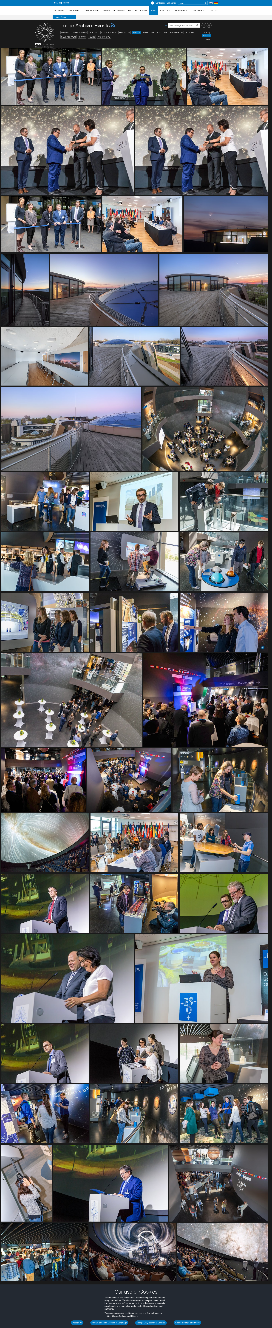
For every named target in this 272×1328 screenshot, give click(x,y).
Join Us (212, 10)
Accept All (77, 1322)
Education (124, 32)
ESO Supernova (61, 3)
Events (136, 32)
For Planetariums (137, 10)
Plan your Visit (91, 10)
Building (94, 32)
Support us (199, 10)
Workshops (104, 37)
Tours (91, 37)
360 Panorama (79, 32)
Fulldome (162, 32)
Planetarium (176, 32)
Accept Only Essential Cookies (151, 1322)
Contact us (160, 3)
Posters (190, 32)
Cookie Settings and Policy (187, 1322)
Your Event (165, 10)
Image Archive (60, 17)
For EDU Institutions (114, 10)
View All (65, 32)
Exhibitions (148, 32)
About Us (59, 10)
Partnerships (182, 10)
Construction (108, 32)
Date (208, 40)
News (153, 10)
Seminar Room (68, 37)
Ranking (206, 35)
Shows (82, 37)
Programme (74, 10)
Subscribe (171, 3)
